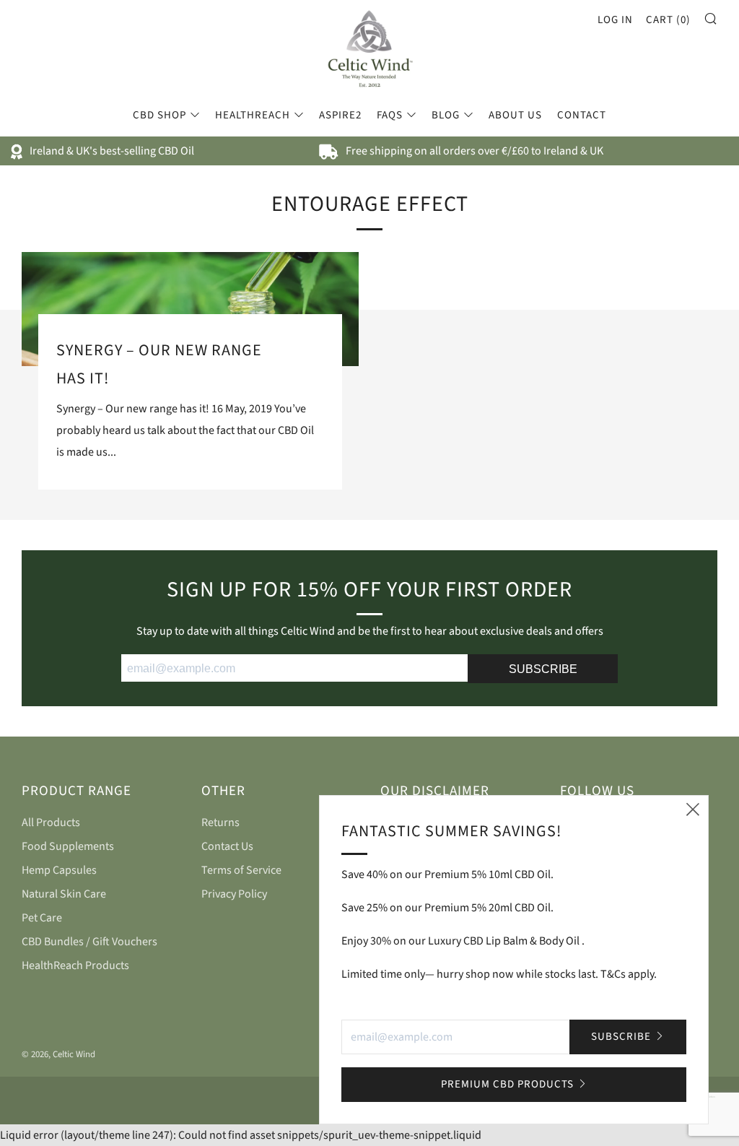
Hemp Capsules (59, 870)
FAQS (390, 115)
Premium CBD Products (507, 1084)
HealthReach (252, 115)
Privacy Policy (234, 894)
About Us (515, 115)
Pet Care (42, 918)
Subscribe (621, 1036)
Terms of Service (241, 870)
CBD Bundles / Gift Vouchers (89, 942)
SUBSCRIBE (543, 669)
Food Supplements (68, 846)
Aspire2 (340, 115)
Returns (220, 822)
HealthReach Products (75, 965)
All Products (51, 822)
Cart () (668, 19)
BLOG (446, 115)
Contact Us (227, 846)
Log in (615, 19)
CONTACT (581, 115)
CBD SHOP (159, 115)
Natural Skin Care (64, 894)
